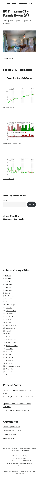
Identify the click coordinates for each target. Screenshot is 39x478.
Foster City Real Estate (18, 70)
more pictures (8, 58)
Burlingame (9, 284)
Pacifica (8, 334)
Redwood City (10, 343)
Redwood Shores (12, 345)
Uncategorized (8, 438)
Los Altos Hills (11, 310)
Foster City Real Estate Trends (19, 78)
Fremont (9, 302)
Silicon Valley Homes (25, 471)
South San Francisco (13, 366)
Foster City (9, 299)
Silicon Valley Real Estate (11, 471)
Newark (8, 331)
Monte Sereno (11, 325)
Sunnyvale (9, 369)
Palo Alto (9, 337)
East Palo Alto (10, 296)
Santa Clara (10, 360)
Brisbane (8, 281)
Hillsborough (10, 305)
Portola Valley (10, 340)
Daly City (8, 293)
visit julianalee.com (19, 466)
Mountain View (11, 328)
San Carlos (9, 351)
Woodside (9, 375)
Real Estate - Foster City (19, 3)
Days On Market (8, 178)
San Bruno (9, 348)
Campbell (8, 287)
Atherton (8, 275)
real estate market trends (12, 430)
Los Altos (9, 308)
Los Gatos (9, 313)
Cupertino (8, 290)
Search (5, 200)
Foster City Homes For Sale (14, 195)
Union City (9, 372)
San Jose (9, 354)
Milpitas (8, 322)
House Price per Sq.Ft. (11, 107)
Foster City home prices (11, 427)
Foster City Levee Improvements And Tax (17, 410)
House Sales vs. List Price (12, 143)
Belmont (8, 278)
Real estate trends (9, 434)
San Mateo (9, 357)
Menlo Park (10, 316)
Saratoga (9, 363)
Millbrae (8, 319)
